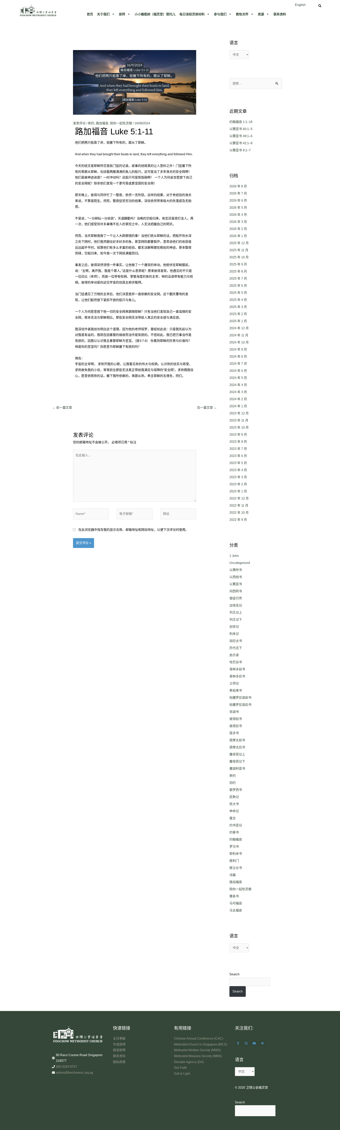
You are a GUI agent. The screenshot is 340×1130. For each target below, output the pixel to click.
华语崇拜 (119, 1044)
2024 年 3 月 (238, 392)
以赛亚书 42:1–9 (240, 143)
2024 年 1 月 (238, 406)
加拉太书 (235, 641)
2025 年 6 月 (238, 285)
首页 (90, 14)
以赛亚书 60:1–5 (240, 129)
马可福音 (235, 903)
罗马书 (234, 846)
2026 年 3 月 (238, 221)
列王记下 (235, 619)
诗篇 (232, 875)
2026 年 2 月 (238, 229)
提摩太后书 (237, 747)
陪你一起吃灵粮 (121, 123)
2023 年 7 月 (238, 448)
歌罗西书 (235, 789)
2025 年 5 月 (238, 292)
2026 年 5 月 (238, 207)
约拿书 (234, 832)
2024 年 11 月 (238, 335)
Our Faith (180, 1067)
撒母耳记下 (237, 761)
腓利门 (234, 860)
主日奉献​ (119, 1038)
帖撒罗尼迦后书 (240, 704)
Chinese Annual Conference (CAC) (198, 1038)
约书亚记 (235, 825)
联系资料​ (279, 14)
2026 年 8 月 (238, 186)
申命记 (234, 811)
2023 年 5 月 (238, 463)
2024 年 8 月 (238, 356)
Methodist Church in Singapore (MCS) (200, 1044)
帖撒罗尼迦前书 (240, 697)
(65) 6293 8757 (66, 1066)
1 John (234, 555)
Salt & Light (182, 1073)
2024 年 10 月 (239, 342)
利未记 (234, 633)
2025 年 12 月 (239, 243)
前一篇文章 (62, 407)
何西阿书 (235, 591)
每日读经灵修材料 (192, 14)
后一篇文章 (207, 407)
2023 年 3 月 (238, 477)
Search (234, 974)
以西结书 (235, 577)
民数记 (234, 797)
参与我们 (220, 14)
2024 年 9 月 (238, 349)
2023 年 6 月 (238, 456)
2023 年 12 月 (239, 413)
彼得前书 (235, 719)
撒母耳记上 (237, 754)
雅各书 (234, 896)
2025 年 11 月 (238, 250)
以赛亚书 (235, 584)
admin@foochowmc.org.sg (74, 1072)
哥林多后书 (237, 676)
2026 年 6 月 (238, 200)
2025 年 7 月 (238, 278)
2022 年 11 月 (238, 505)
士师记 (234, 683)
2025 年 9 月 (238, 264)
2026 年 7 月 (238, 193)
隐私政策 (119, 1062)
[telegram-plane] (262, 1043)
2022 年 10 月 (239, 512)
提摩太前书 (237, 740)
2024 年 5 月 (238, 377)
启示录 (234, 655)
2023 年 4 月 (238, 470)
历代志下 (235, 648)
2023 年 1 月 (238, 491)
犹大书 (234, 804)
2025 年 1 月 (238, 321)
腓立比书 (235, 868)
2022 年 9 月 (238, 519)
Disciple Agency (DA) (189, 1062)
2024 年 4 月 (238, 385)
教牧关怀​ (242, 14)
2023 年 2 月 (238, 484)
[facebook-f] (238, 1043)
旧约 (232, 782)
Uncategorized (239, 563)
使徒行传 (235, 598)
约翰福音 (235, 839)
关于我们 (103, 14)
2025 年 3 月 (238, 307)
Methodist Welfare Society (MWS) (197, 1050)
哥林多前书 (237, 669)
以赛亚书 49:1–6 (240, 136)
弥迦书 (234, 711)
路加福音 (102, 123)
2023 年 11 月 (238, 420)
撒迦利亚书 (237, 768)
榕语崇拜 (119, 1050)
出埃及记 (235, 605)
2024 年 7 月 (238, 363)
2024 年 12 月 (239, 328)
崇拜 (122, 14)
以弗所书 (235, 570)
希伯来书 (235, 690)
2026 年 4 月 (238, 214)
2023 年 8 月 (238, 441)
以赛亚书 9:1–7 (240, 150)
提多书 (234, 733)
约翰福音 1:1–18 (240, 122)
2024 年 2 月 (238, 399)
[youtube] (254, 1043)
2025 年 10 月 (239, 257)
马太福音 (235, 910)
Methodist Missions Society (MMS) (198, 1056)
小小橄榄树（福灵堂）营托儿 (155, 14)
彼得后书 (235, 726)
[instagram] (246, 1043)
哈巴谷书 (235, 662)
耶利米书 (235, 853)
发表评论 (79, 123)
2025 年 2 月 (238, 314)
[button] (106, 14)
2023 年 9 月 (238, 434)
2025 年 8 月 (238, 271)
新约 (91, 123)
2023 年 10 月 (239, 427)
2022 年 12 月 (239, 498)
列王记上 (235, 612)
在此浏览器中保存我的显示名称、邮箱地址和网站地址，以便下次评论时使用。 (133, 529)
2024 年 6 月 (238, 370)
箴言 (232, 818)
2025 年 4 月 (238, 299)
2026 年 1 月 (238, 236)
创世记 (234, 626)
